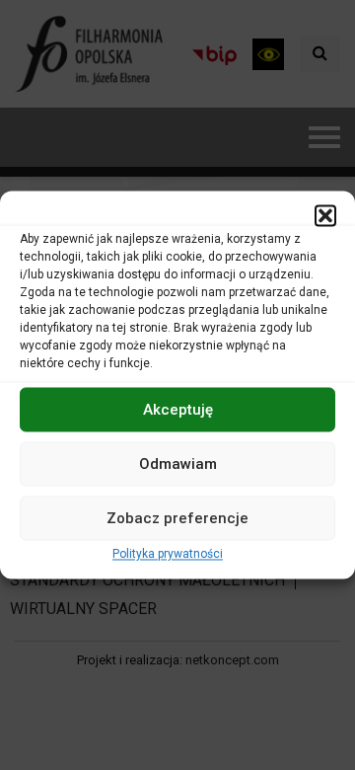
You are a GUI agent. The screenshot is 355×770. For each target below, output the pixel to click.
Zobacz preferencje (177, 518)
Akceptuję (178, 410)
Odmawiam (178, 464)
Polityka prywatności (167, 554)
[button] (325, 215)
